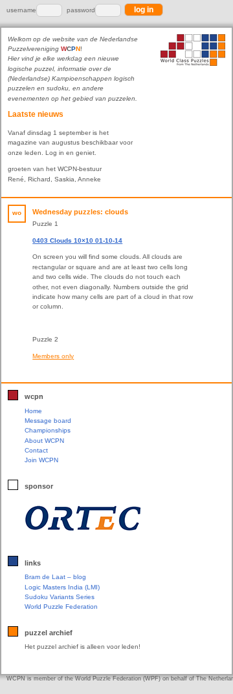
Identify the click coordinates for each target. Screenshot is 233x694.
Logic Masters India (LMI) (62, 587)
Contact (36, 450)
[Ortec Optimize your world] (114, 517)
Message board (48, 420)
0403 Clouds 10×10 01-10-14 (77, 240)
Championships (48, 430)
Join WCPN (41, 460)
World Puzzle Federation (61, 606)
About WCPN (44, 440)
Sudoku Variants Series (59, 596)
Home (33, 410)
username (21, 10)
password (81, 10)
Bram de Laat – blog (55, 576)
